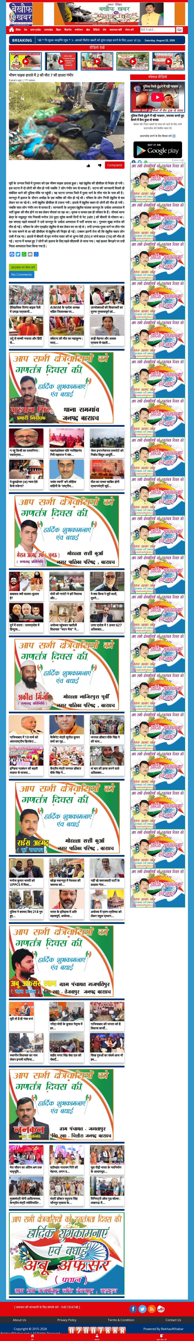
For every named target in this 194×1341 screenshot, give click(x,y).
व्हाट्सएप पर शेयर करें (23, 267)
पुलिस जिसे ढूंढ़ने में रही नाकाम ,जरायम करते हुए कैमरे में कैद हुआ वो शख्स (157, 117)
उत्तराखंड (48, 30)
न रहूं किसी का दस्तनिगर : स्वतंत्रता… (24, 452)
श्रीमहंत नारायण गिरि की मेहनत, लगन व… (64, 1169)
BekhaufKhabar (172, 1329)
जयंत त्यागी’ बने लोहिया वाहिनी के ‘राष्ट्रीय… (63, 484)
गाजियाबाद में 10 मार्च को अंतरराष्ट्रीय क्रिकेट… (24, 739)
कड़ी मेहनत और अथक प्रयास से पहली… (103, 340)
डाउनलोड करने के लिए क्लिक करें (155, 136)
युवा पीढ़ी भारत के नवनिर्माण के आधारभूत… (106, 1169)
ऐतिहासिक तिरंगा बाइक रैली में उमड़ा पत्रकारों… (25, 309)
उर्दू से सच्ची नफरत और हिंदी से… (26, 340)
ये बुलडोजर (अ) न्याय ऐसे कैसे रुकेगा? (24, 484)
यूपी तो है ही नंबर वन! (21, 1018)
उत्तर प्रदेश (35, 30)
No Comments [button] (21, 274)
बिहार (58, 30)
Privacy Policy (66, 1320)
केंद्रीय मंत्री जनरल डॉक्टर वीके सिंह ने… (65, 770)
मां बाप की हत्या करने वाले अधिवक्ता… (105, 770)
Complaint (114, 165)
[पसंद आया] (88, 165)
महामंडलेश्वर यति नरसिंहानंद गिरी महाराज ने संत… (66, 452)
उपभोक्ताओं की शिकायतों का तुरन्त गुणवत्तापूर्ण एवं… (107, 309)
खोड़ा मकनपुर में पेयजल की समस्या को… (65, 882)
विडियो (96, 30)
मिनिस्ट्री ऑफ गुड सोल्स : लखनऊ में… (105, 1200)
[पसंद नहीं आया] (99, 165)
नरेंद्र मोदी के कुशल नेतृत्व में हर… (66, 1026)
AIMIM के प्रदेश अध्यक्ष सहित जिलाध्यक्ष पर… (65, 309)
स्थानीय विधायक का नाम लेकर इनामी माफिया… (24, 1057)
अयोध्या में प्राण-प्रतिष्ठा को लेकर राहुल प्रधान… (106, 914)
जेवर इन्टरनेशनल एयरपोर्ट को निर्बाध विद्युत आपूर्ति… (107, 452)
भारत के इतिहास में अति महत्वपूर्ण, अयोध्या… (63, 914)
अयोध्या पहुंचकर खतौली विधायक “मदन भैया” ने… (64, 627)
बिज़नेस (67, 30)
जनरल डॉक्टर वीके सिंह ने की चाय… (105, 739)
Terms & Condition (121, 1320)
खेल (88, 30)
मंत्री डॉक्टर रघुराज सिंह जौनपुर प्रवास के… (63, 1200)
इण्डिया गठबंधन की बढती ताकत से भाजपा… (24, 770)
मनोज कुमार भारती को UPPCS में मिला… (22, 882)
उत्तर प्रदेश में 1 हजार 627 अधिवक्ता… (106, 627)
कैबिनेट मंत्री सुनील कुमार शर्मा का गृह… (65, 739)
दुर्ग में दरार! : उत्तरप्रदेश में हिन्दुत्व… (24, 627)
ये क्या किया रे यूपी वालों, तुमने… (104, 596)
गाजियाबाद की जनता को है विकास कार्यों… (105, 1026)
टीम (104, 30)
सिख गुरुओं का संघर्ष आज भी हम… (107, 1057)
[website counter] (97, 1331)
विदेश (18, 30)
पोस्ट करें (129, 30)
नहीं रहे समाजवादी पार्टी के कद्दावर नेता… (105, 882)
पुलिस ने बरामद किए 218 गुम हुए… (26, 914)
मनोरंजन (79, 30)
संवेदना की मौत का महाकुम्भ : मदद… (66, 340)
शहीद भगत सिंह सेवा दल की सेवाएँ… (65, 1057)
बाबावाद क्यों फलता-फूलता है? (24, 596)
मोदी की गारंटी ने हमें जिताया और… (66, 596)
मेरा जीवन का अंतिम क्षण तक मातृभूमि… (26, 1169)
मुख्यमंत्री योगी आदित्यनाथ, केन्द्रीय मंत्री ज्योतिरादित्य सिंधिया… (25, 1202)
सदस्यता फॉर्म (116, 30)
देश (25, 30)
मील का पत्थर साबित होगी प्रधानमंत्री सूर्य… (105, 484)
